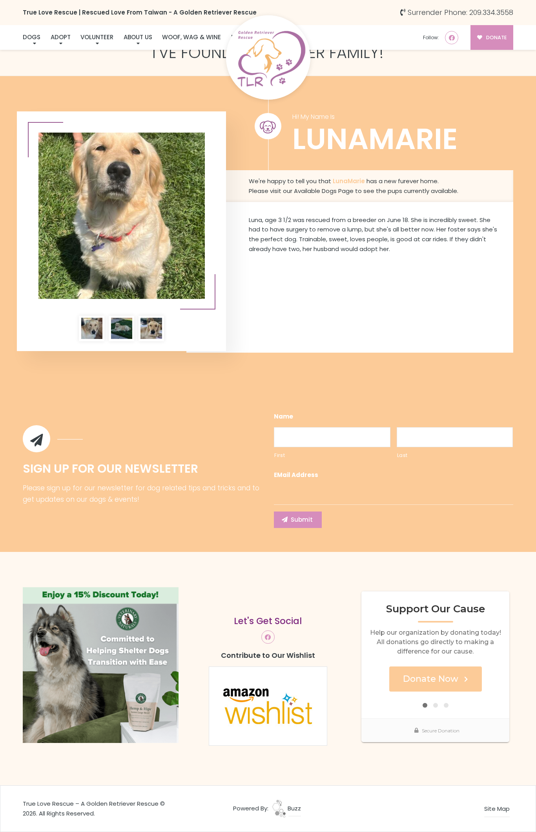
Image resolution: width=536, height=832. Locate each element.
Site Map (497, 809)
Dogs (31, 37)
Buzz (293, 808)
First (279, 455)
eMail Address (296, 475)
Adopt (61, 37)
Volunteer (96, 37)
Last (402, 455)
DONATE (496, 37)
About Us (138, 37)
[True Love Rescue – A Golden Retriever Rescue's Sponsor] (101, 665)
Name (283, 417)
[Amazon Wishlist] (268, 705)
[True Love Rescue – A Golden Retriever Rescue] (268, 57)
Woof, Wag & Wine (191, 37)
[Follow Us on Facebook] (451, 37)
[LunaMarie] (122, 216)
